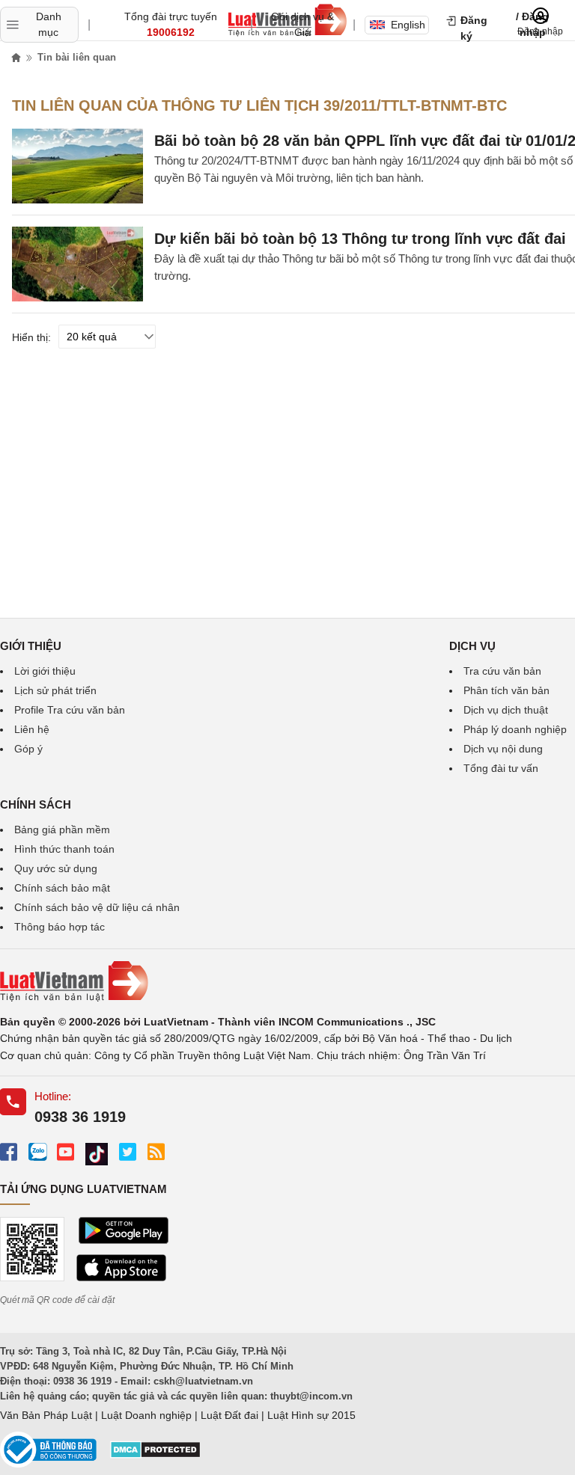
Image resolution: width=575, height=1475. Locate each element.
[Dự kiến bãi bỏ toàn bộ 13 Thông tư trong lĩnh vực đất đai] (77, 264)
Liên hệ (31, 729)
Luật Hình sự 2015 (311, 1415)
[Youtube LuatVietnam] (65, 1151)
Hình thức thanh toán (64, 849)
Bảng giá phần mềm (62, 829)
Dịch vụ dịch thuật (505, 710)
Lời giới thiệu (45, 671)
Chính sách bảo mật (62, 888)
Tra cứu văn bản (502, 671)
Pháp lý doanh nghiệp (515, 729)
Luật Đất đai (229, 1415)
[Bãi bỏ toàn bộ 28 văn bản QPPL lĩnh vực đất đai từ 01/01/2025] (77, 166)
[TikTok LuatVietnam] (96, 1154)
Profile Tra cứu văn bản (69, 710)
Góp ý (28, 749)
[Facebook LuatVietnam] (8, 1151)
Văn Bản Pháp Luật (46, 1415)
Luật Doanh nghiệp (146, 1415)
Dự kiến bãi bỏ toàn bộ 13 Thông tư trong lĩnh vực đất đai (360, 238)
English (408, 25)
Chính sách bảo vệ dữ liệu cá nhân (97, 907)
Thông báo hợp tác (59, 927)
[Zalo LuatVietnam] (37, 1151)
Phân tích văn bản (506, 690)
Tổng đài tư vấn (500, 768)
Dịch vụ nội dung (503, 749)
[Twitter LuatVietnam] (127, 1151)
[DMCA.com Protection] (155, 1455)
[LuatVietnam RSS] (156, 1151)
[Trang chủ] (16, 58)
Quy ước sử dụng (55, 868)
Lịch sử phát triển (55, 690)
